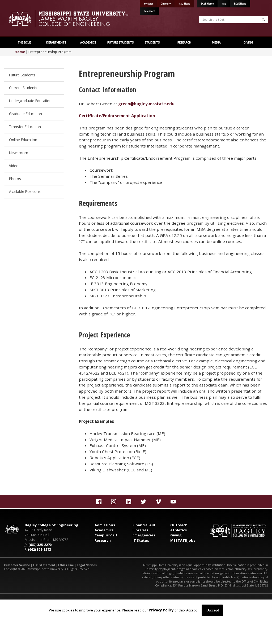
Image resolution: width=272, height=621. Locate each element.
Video (14, 165)
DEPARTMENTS (56, 42)
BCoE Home (207, 3)
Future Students (22, 74)
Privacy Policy (161, 610)
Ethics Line (66, 565)
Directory (166, 3)
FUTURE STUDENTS (120, 42)
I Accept (212, 610)
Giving (176, 535)
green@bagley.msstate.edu (146, 103)
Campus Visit (106, 535)
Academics (104, 530)
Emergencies (144, 535)
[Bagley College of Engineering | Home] (68, 19)
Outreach (179, 525)
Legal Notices (87, 565)
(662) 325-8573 (39, 549)
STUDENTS (152, 42)
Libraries (140, 530)
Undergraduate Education (30, 100)
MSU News (184, 3)
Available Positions (25, 191)
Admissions (105, 525)
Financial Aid (144, 525)
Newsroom (18, 152)
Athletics (178, 530)
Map (224, 3)
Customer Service (17, 565)
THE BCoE (24, 42)
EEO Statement (44, 565)
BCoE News (240, 3)
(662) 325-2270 (40, 544)
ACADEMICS (88, 42)
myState (148, 3)
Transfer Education (25, 126)
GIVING (248, 42)
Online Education (23, 139)
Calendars (149, 11)
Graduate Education (25, 113)
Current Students (23, 87)
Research (103, 540)
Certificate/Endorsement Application (117, 115)
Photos (15, 178)
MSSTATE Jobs (182, 540)
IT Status (141, 540)
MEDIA (216, 42)
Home (20, 51)
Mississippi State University (17, 19)
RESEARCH (184, 42)
